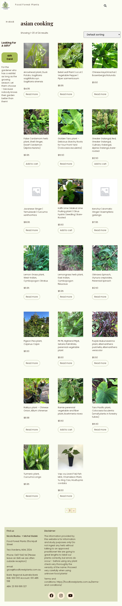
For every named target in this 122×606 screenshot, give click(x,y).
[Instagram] (61, 595)
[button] (105, 5)
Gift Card (10, 57)
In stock (10, 21)
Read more (32, 94)
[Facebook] (51, 595)
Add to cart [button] (32, 163)
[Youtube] (70, 595)
